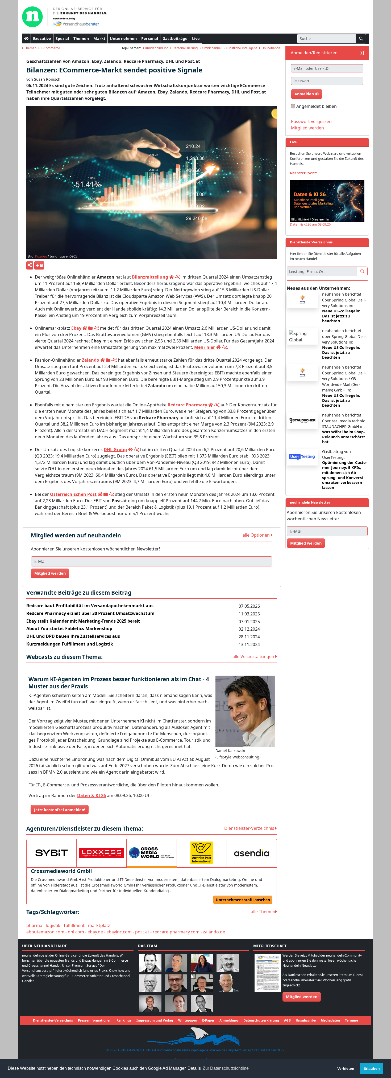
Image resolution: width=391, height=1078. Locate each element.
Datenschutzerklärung (261, 1020)
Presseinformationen (94, 1020)
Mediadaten (330, 1020)
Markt (99, 38)
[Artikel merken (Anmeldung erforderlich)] (39, 265)
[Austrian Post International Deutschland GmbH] (201, 852)
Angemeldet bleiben (316, 106)
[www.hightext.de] (195, 1036)
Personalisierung (185, 48)
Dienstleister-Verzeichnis (249, 828)
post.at (142, 932)
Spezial (62, 38)
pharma (34, 925)
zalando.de (214, 932)
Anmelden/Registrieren (314, 53)
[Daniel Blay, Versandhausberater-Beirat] (176, 962)
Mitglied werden (50, 573)
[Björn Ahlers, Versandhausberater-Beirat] (150, 962)
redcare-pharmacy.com (176, 932)
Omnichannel (211, 48)
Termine (351, 1020)
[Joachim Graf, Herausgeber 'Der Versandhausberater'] (227, 962)
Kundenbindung (156, 48)
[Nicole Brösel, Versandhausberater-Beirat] (201, 962)
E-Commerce (50, 48)
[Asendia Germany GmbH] (251, 852)
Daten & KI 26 (91, 795)
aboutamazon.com (45, 932)
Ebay (76, 328)
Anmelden (304, 93)
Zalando (90, 360)
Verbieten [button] (345, 1068)
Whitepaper (187, 1020)
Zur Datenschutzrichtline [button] (226, 1068)
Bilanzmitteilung (150, 277)
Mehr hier (204, 347)
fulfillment (74, 925)
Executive (42, 38)
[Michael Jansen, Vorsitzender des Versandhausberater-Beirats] (227, 983)
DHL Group (115, 449)
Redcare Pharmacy (187, 405)
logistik (53, 925)
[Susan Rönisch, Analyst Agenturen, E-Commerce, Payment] (176, 1003)
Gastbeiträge (175, 38)
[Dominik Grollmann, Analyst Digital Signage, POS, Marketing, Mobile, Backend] (150, 983)
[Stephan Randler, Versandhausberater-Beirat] (150, 1003)
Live (196, 38)
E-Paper (208, 1020)
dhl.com (76, 932)
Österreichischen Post (73, 494)
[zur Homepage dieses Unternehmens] (171, 277)
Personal (149, 38)
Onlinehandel (271, 48)
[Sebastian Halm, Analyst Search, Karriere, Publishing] (176, 983)
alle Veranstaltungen (253, 656)
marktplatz (99, 925)
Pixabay (41, 256)
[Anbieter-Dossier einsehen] (90, 328)
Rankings (124, 1020)
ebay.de (95, 932)
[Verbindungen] (177, 277)
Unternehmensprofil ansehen (243, 899)
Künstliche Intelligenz (241, 48)
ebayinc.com (119, 932)
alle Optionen (257, 535)
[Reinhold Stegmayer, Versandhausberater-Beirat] (201, 1003)
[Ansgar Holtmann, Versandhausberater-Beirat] (201, 983)
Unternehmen (123, 38)
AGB (287, 1020)
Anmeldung (228, 1020)
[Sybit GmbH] (51, 852)
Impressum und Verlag (154, 1020)
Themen (81, 38)
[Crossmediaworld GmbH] (151, 852)
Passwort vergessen (311, 121)
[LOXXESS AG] (101, 852)
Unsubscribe (306, 1020)
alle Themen (263, 911)
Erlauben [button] (372, 1068)
